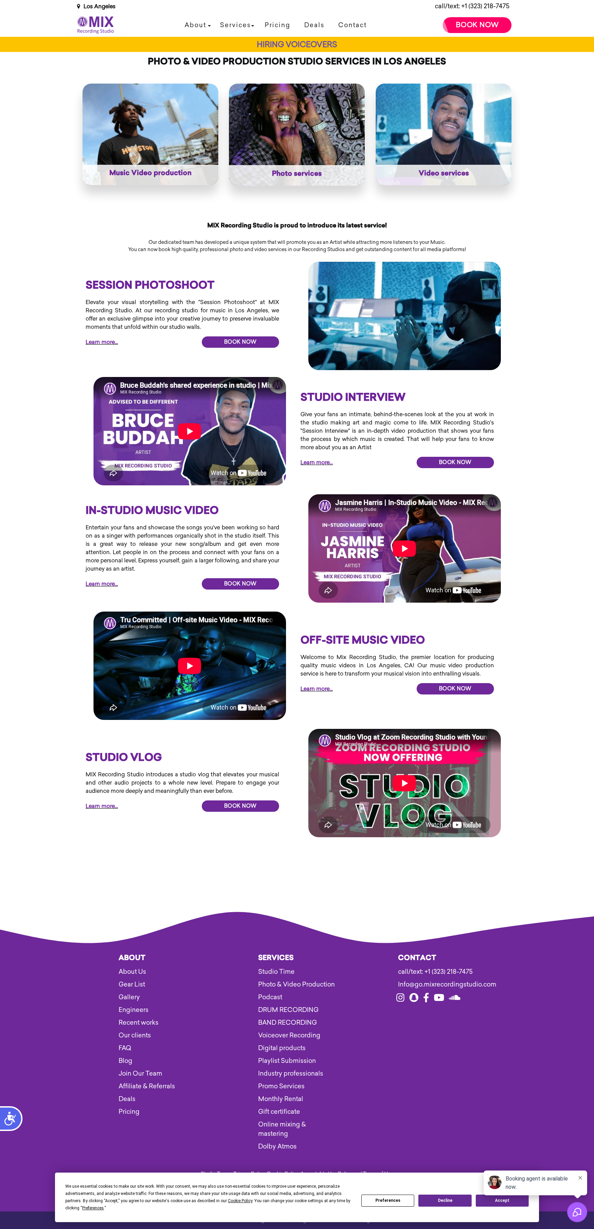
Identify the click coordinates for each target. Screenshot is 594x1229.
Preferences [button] (93, 1208)
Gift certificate (279, 1111)
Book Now (477, 25)
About (195, 25)
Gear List (132, 984)
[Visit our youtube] (439, 999)
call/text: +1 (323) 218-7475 (472, 6)
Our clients (135, 1035)
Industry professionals (290, 1073)
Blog (125, 1061)
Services (235, 25)
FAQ (125, 1048)
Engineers (133, 1010)
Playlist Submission (287, 1061)
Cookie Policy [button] (240, 1200)
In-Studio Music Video (152, 511)
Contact (352, 25)
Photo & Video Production (296, 984)
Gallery (129, 997)
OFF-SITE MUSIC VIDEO (362, 641)
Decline (445, 1200)
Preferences (387, 1200)
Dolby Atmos (277, 1146)
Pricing (277, 25)
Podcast (270, 997)
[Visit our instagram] (400, 999)
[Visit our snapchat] (413, 999)
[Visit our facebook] (426, 999)
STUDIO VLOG (124, 758)
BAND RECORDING (287, 1022)
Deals (314, 25)
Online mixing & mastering (282, 1129)
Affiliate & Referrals (147, 1086)
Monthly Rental (280, 1099)
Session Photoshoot (150, 286)
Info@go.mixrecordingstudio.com (436, 984)
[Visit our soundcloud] (455, 999)
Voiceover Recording (289, 1035)
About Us (132, 971)
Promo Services (281, 1086)
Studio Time (276, 971)
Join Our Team (140, 1073)
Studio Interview (353, 398)
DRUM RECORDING (288, 1010)
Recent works (138, 1022)
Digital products (282, 1048)
